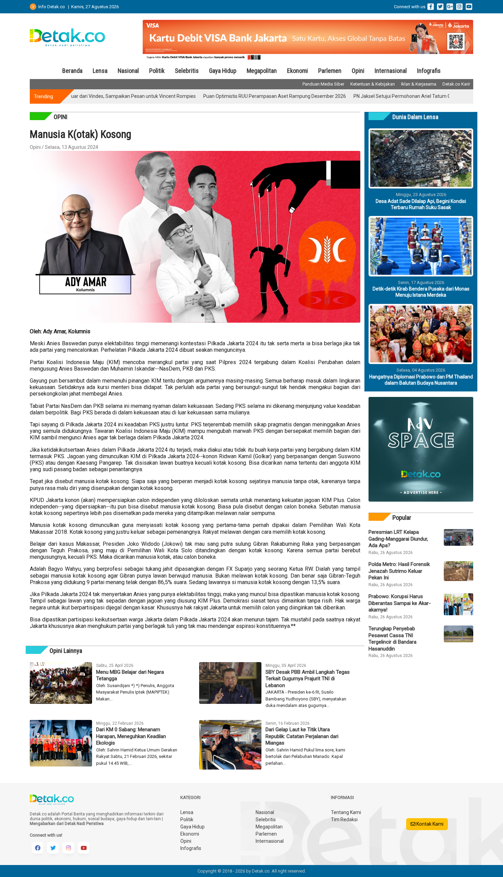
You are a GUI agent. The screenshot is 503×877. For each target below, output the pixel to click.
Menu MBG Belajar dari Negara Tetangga (130, 675)
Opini (358, 70)
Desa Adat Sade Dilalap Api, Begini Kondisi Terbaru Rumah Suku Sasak (421, 204)
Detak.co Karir (456, 84)
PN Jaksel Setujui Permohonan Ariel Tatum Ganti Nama (386, 96)
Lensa (100, 70)
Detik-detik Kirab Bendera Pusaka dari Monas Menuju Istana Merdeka (421, 292)
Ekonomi (297, 70)
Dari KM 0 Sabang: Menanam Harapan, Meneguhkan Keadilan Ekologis (131, 736)
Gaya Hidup (222, 70)
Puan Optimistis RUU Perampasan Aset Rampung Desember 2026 (247, 96)
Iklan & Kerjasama (418, 84)
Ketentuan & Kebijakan (372, 84)
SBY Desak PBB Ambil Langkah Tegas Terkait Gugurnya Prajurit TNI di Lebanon (308, 678)
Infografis (429, 70)
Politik (157, 70)
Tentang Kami (346, 812)
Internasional (391, 70)
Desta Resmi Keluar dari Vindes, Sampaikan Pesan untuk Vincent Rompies (89, 96)
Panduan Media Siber (323, 84)
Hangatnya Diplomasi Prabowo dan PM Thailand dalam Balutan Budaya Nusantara (421, 380)
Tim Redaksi (344, 819)
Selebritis (187, 70)
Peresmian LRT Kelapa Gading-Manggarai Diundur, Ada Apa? (398, 539)
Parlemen (329, 70)
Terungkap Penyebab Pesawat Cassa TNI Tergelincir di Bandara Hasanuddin (392, 638)
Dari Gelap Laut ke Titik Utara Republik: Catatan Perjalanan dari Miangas (302, 736)
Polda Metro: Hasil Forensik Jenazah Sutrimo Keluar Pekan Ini (399, 571)
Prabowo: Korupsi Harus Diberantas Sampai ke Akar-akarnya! (400, 603)
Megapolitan (262, 70)
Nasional (128, 70)
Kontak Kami (429, 824)
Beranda (72, 70)
